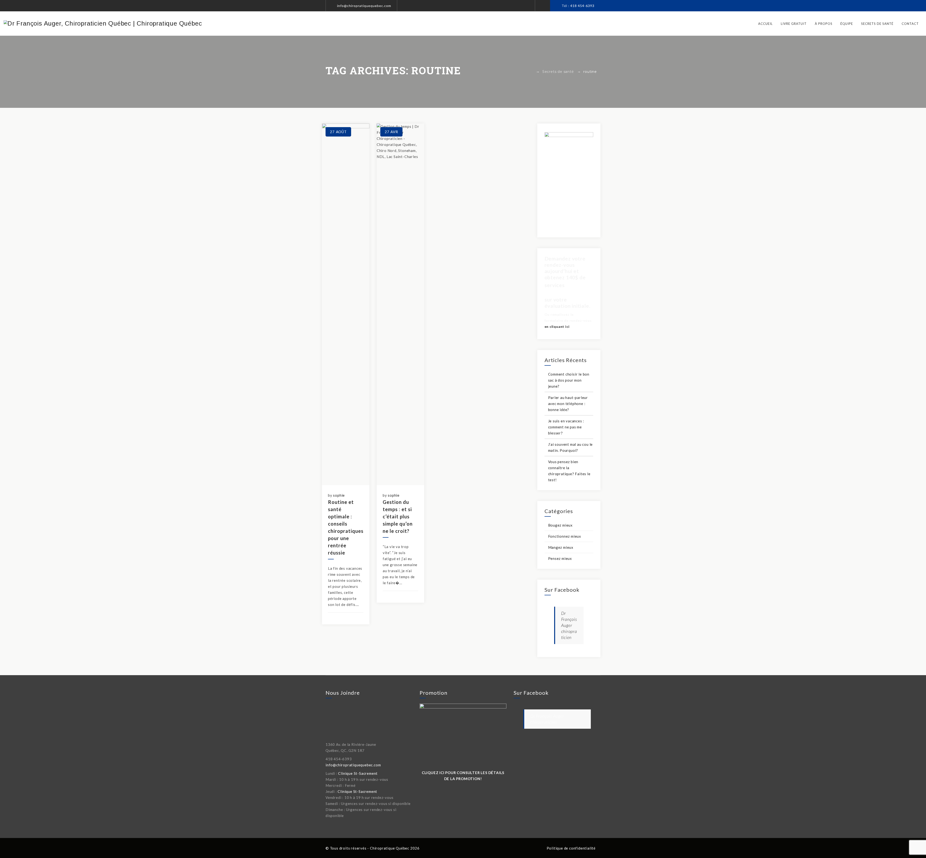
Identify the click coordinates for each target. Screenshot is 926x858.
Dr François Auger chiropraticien (569, 625)
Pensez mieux (560, 558)
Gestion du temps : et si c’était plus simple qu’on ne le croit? (398, 516)
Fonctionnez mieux (564, 536)
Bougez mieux (560, 525)
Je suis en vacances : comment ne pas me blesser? (566, 427)
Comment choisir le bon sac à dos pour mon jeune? (569, 380)
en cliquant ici (557, 326)
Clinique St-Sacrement (358, 773)
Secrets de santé (877, 24)
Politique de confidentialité (571, 848)
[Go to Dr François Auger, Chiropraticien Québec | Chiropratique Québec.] (531, 71)
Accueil (765, 24)
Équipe (846, 24)
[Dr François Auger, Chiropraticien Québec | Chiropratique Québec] (103, 23)
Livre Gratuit (794, 24)
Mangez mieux (561, 547)
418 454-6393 (582, 6)
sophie (339, 495)
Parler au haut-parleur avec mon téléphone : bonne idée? (568, 403)
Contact (910, 24)
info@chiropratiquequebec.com (364, 6)
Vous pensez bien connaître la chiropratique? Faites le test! (569, 471)
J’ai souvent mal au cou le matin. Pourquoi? (570, 447)
